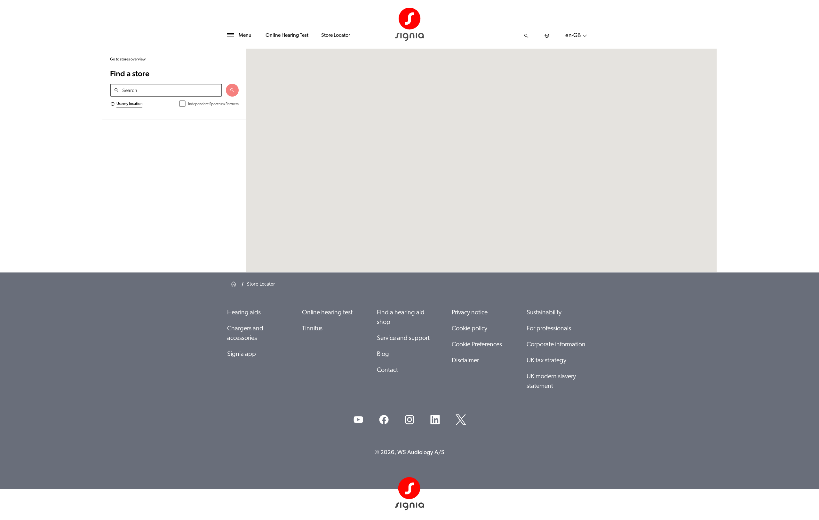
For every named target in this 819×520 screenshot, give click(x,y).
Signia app (241, 354)
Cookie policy (469, 329)
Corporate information (556, 345)
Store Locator (335, 35)
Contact (387, 370)
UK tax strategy (546, 361)
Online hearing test (327, 313)
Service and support (403, 338)
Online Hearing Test (287, 35)
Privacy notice (470, 313)
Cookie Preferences (477, 345)
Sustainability (544, 313)
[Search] (526, 35)
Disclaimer (465, 361)
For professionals (549, 329)
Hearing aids (244, 313)
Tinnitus (312, 329)
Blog (383, 354)
